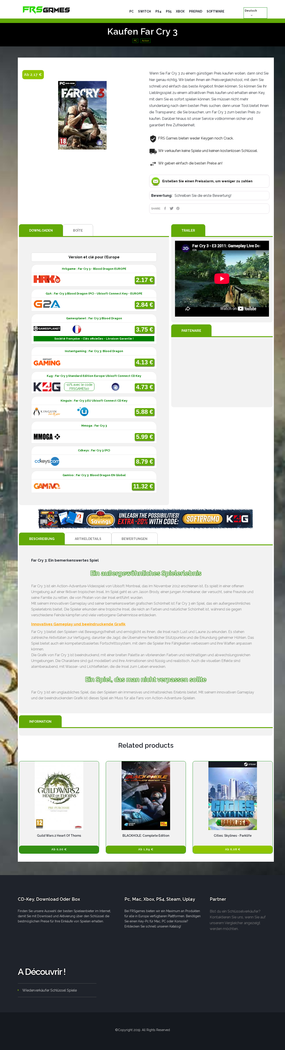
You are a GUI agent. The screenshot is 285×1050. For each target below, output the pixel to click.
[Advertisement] (222, 372)
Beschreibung (42, 539)
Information (40, 721)
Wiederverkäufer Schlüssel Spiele (49, 990)
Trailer (188, 230)
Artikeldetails (88, 539)
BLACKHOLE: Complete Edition (145, 835)
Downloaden (41, 230)
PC (135, 40)
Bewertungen (134, 539)
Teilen (165, 208)
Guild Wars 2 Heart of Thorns (59, 835)
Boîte (78, 230)
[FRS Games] (46, 10)
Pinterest (178, 208)
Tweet (171, 208)
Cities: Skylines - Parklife (233, 835)
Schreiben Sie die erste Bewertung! (203, 195)
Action (145, 40)
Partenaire (191, 330)
